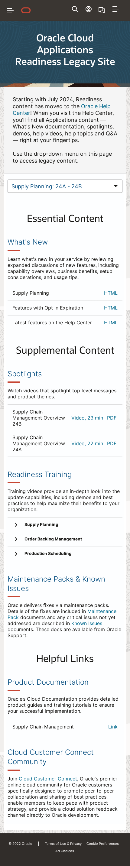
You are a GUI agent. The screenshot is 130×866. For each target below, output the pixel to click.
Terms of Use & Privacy (63, 844)
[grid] (65, 307)
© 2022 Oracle (20, 844)
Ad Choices (64, 851)
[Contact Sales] (102, 10)
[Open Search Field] (75, 9)
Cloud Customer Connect (48, 779)
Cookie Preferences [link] (102, 844)
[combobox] (58, 186)
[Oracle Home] (26, 10)
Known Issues (86, 623)
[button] (115, 9)
